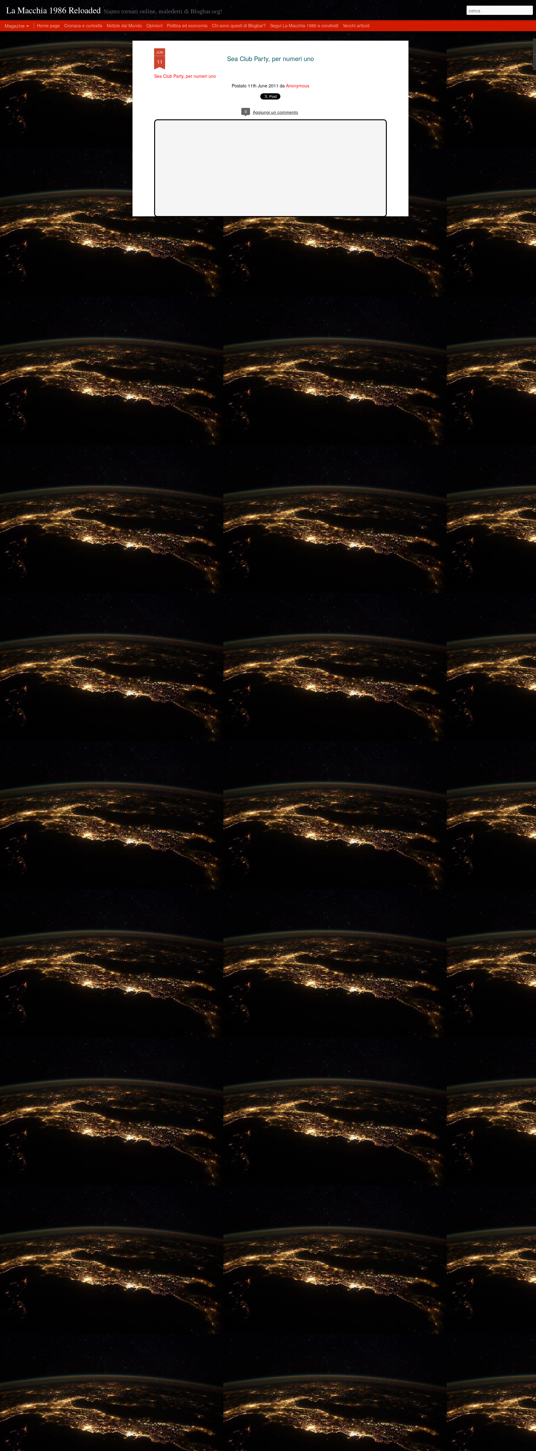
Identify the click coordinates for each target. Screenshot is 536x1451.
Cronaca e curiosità (83, 25)
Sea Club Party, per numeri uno (270, 58)
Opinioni (154, 25)
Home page (48, 25)
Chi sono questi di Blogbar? (239, 25)
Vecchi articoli (356, 25)
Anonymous (297, 85)
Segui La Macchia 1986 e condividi (304, 25)
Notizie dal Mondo (124, 25)
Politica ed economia (187, 25)
